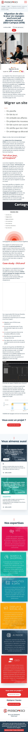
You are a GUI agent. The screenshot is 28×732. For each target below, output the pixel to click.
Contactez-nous (14, 425)
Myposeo (5, 357)
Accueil (3, 6)
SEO (8, 6)
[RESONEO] (9, 2)
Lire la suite (8, 472)
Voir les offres (14, 704)
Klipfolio (19, 353)
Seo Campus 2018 (15, 276)
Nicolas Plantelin (20, 314)
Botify (4, 358)
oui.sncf (6, 275)
